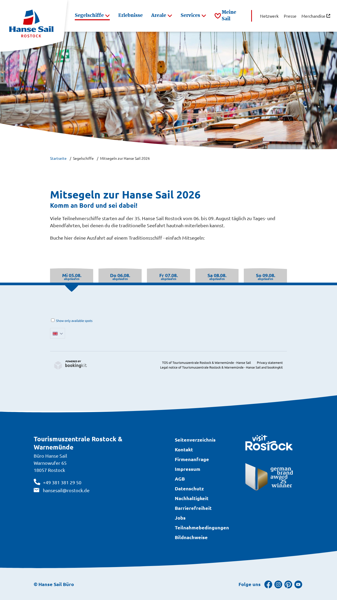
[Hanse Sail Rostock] (33, 26)
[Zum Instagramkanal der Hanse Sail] (278, 584)
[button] (92, 15)
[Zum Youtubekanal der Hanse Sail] (298, 584)
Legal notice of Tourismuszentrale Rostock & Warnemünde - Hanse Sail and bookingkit (221, 367)
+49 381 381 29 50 (62, 482)
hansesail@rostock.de (66, 490)
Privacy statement (270, 363)
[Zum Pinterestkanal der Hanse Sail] (288, 584)
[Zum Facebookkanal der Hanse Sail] (268, 584)
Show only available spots (74, 321)
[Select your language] (57, 333)
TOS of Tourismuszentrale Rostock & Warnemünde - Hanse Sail (206, 363)
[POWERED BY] (70, 365)
